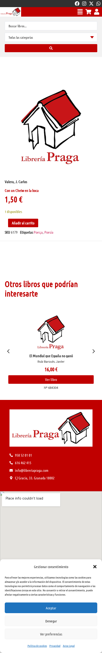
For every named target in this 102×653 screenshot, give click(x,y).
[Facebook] (77, 3)
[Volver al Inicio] (10, 12)
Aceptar (51, 608)
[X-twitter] (91, 3)
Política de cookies (37, 646)
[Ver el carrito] (88, 12)
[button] (95, 566)
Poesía (48, 232)
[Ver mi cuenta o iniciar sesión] (97, 12)
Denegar (51, 621)
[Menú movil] (80, 12)
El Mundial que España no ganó (51, 355)
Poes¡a (38, 232)
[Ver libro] (51, 333)
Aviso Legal (69, 646)
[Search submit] (51, 48)
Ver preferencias (51, 634)
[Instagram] (84, 3)
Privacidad (54, 646)
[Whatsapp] (98, 3)
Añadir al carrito (23, 223)
